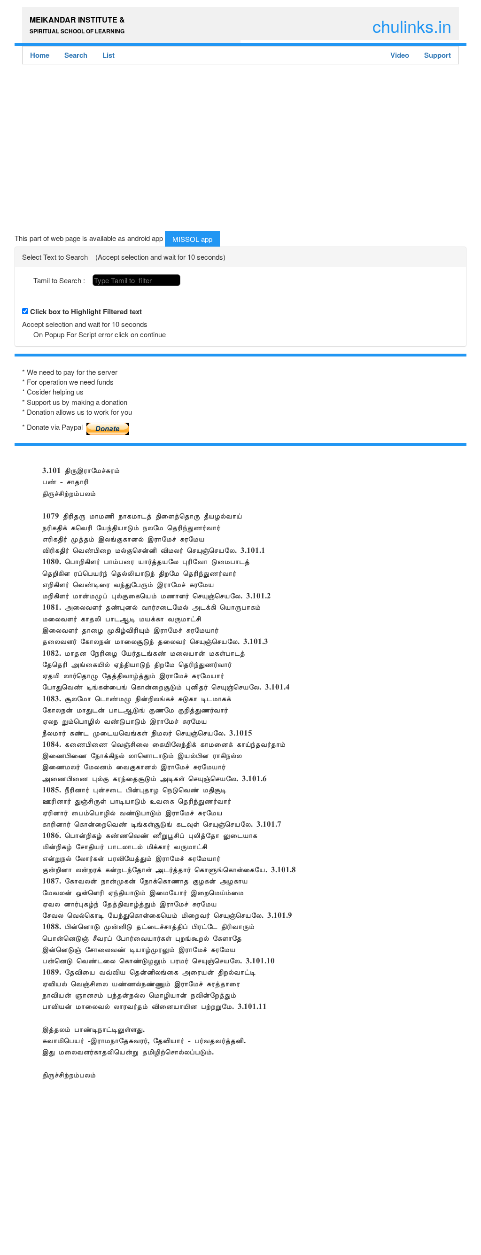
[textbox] (136, 280)
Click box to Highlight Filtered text (86, 312)
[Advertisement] (240, 150)
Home (39, 55)
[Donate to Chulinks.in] (108, 425)
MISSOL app (192, 239)
